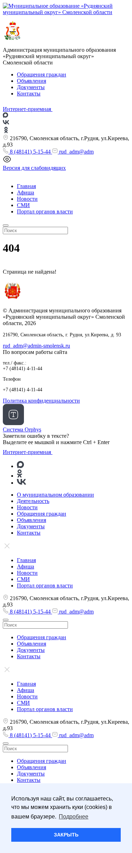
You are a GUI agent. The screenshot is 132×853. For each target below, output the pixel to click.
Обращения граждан (41, 74)
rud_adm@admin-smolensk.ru (36, 346)
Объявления (31, 81)
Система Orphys (22, 429)
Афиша (25, 192)
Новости (27, 199)
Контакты (28, 93)
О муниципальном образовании (55, 495)
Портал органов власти (45, 211)
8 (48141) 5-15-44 (30, 152)
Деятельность (33, 501)
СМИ (23, 205)
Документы (31, 87)
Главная (26, 186)
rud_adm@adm (76, 152)
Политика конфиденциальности (41, 401)
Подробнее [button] (73, 817)
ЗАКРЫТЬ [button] (66, 835)
